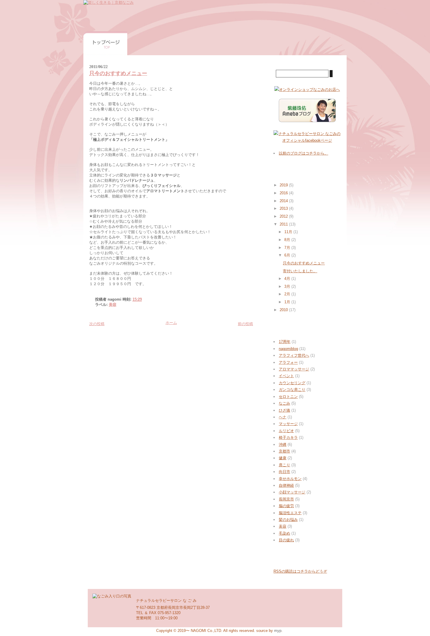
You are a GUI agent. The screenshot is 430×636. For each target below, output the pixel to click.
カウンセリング (292, 383)
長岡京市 (286, 499)
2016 (284, 193)
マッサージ (288, 424)
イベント (286, 376)
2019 (284, 185)
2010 (284, 310)
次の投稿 (96, 324)
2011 (284, 224)
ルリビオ (286, 431)
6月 (287, 255)
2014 (284, 201)
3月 (287, 286)
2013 (284, 208)
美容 (112, 304)
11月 (288, 232)
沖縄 (282, 444)
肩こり (284, 465)
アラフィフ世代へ (294, 355)
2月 (287, 294)
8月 (287, 240)
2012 (284, 216)
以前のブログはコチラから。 (303, 153)
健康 (282, 458)
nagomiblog (288, 348)
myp (277, 630)
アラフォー (288, 362)
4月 (287, 278)
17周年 (284, 341)
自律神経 (286, 485)
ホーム (171, 322)
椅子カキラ (288, 437)
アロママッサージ (294, 369)
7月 (287, 247)
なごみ (284, 403)
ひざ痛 (284, 410)
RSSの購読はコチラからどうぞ (300, 571)
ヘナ (282, 417)
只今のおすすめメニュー (118, 73)
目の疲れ (286, 540)
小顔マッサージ (292, 492)
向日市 (284, 471)
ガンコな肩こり (292, 389)
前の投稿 (245, 324)
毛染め (284, 533)
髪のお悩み (288, 519)
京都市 (284, 451)
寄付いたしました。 (300, 271)
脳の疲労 (286, 506)
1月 (287, 302)
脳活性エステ (290, 513)
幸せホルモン (290, 478)
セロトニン (288, 396)
